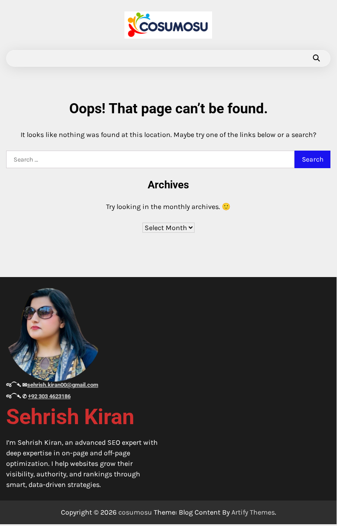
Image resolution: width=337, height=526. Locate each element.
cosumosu (135, 512)
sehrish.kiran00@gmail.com (62, 385)
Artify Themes (253, 512)
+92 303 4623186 (49, 396)
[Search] (316, 58)
